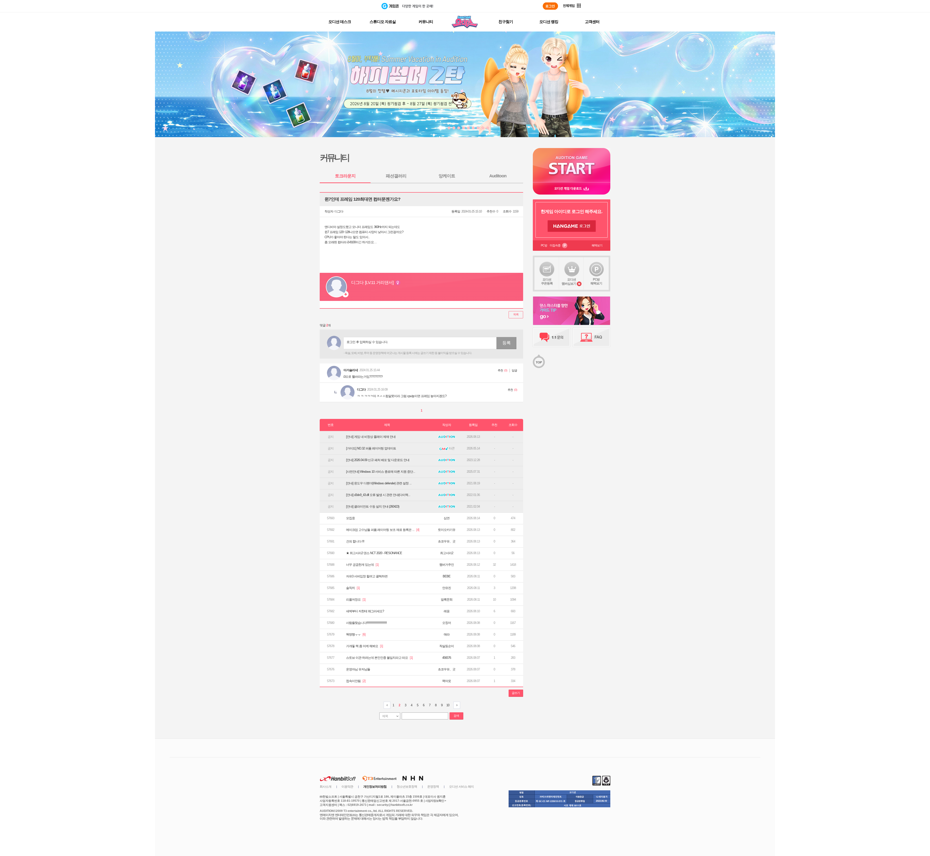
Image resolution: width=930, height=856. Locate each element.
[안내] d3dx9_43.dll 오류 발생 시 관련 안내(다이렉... (378, 495)
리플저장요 (355, 599)
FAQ (591, 337)
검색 (456, 715)
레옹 (447, 611)
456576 (446, 658)
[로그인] (550, 6)
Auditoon (497, 175)
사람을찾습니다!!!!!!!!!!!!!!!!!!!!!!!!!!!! (366, 623)
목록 (516, 314)
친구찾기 (505, 22)
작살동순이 (446, 646)
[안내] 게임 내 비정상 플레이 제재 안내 (370, 437)
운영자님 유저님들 (358, 669)
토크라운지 (345, 175)
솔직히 (353, 588)
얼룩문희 (446, 599)
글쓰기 (516, 693)
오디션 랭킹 (548, 22)
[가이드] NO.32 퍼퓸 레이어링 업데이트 (371, 448)
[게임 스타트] (571, 165)
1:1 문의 (551, 337)
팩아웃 (446, 681)
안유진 (446, 588)
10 (447, 705)
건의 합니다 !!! (355, 541)
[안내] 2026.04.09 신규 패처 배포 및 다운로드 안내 (377, 460)
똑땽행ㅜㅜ (355, 634)
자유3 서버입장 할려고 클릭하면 (367, 576)
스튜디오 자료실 (383, 22)
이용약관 (347, 786)
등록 (506, 342)
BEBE (446, 576)
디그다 (338, 211)
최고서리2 (446, 553)
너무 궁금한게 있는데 (362, 564)
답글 (514, 370)
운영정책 (433, 786)
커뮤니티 (425, 22)
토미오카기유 (446, 530)
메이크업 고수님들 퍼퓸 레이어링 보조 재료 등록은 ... (382, 530)
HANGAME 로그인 (572, 226)
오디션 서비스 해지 (461, 786)
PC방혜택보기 (596, 281)
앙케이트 (447, 175)
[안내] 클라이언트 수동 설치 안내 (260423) (372, 506)
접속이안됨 (355, 681)
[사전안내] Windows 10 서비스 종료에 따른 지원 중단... (380, 471)
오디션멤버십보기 (569, 281)
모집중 (350, 518)
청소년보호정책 (407, 786)
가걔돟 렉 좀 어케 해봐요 (364, 646)
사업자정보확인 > (435, 800)
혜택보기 (597, 245)
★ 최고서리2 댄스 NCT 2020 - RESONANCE (374, 553)
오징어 (446, 623)
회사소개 (325, 786)
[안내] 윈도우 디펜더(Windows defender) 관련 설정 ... (378, 483)
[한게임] (361, 6)
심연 (447, 518)
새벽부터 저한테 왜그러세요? (365, 611)
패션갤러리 (396, 175)
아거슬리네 (350, 370)
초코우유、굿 (446, 541)
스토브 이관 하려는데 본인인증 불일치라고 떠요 (379, 658)
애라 (447, 634)
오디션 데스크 (339, 22)
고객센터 (592, 22)
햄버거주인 (446, 564)
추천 (500, 370)
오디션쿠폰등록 (547, 281)
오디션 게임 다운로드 (571, 188)
